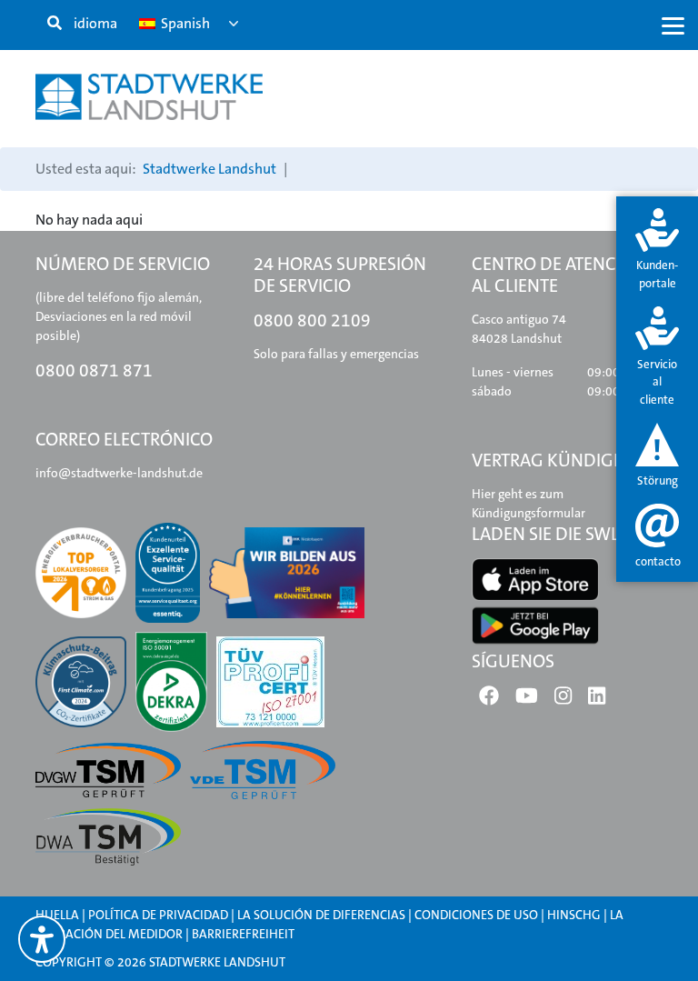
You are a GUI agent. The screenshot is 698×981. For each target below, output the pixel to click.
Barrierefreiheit (243, 934)
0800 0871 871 (94, 370)
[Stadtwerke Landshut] (149, 97)
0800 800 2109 (312, 320)
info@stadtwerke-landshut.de (119, 473)
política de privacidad (158, 914)
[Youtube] (526, 699)
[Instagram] (563, 699)
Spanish (184, 23)
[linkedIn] (597, 699)
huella (57, 914)
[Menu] (673, 25)
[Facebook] (489, 699)
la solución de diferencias (321, 914)
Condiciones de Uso (477, 914)
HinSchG (574, 914)
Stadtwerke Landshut (209, 168)
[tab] (657, 250)
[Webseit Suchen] (54, 23)
